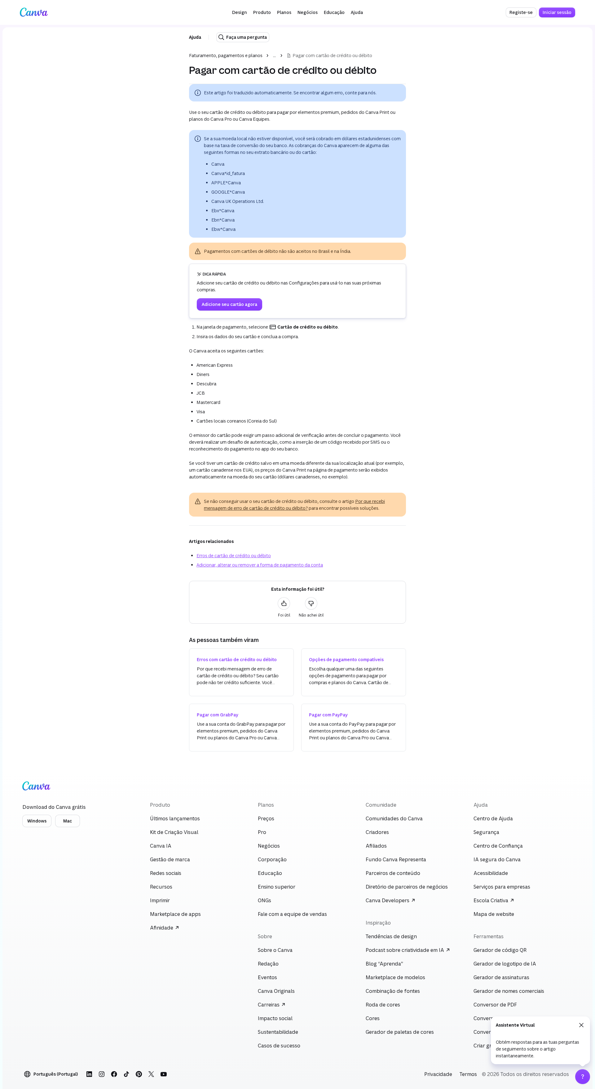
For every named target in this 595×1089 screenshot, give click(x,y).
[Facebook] (114, 1074)
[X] (151, 1074)
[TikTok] (126, 1074)
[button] (239, 12)
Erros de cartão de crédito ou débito (233, 555)
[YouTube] (164, 1074)
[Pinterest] (139, 1074)
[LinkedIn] (89, 1074)
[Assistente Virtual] (582, 1076)
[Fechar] (581, 1025)
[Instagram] (102, 1074)
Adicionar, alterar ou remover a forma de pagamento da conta (259, 565)
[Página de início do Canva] (34, 12)
